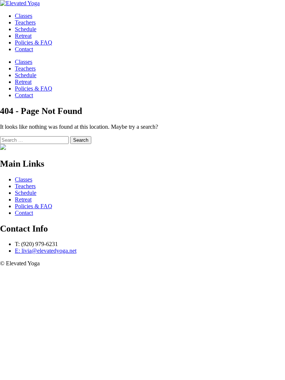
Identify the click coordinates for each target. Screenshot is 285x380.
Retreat (23, 82)
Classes (23, 62)
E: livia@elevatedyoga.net (45, 251)
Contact (24, 95)
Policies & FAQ (33, 88)
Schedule (25, 75)
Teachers (25, 68)
